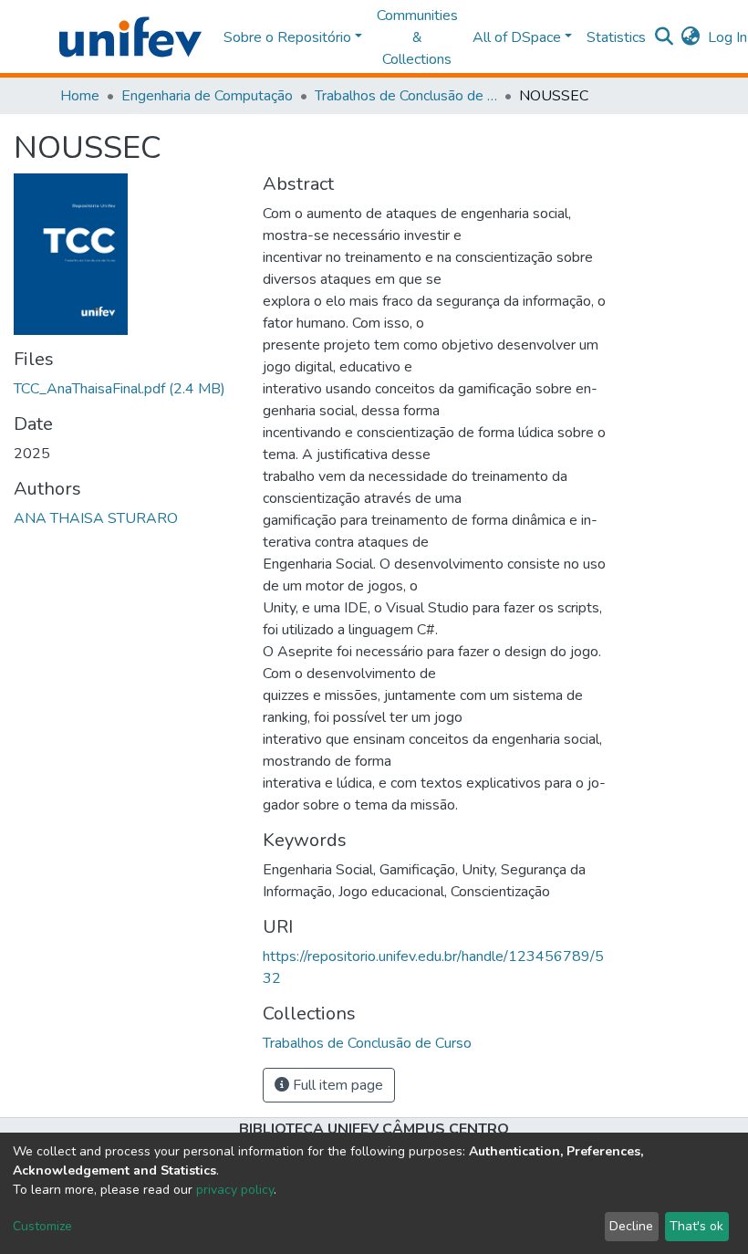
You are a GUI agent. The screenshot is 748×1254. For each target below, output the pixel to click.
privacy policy (235, 1189)
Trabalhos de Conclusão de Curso (406, 96)
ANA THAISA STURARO (96, 518)
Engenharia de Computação (207, 96)
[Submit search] (664, 37)
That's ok (696, 1226)
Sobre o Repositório (287, 37)
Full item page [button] (336, 1085)
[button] (691, 37)
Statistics (616, 37)
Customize (42, 1226)
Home (79, 96)
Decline (631, 1226)
